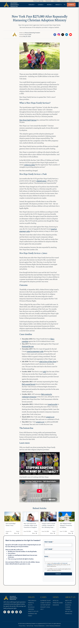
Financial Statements (39, 625)
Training (68, 609)
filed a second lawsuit (28, 384)
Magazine (56, 605)
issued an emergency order (35, 351)
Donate (71, 4)
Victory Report (45, 605)
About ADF (68, 600)
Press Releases (58, 603)
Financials (68, 613)
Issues (31, 4)
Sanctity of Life (33, 611)
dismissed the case (28, 346)
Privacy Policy (22, 625)
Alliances (68, 603)
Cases (40, 4)
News (49, 4)
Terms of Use (30, 625)
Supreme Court (45, 600)
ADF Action (68, 611)
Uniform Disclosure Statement (53, 625)
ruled (44, 371)
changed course (41, 181)
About (58, 4)
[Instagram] (58, 34)
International (63, 1)
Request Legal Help (38, 1)
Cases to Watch (45, 603)
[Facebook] (54, 34)
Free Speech (32, 600)
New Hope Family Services (27, 120)
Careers (55, 1)
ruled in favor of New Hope (47, 361)
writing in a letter (29, 165)
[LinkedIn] (66, 34)
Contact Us (72, 1)
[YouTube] (70, 34)
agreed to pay (50, 417)
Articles (55, 600)
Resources (48, 1)
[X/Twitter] (62, 34)
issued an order (52, 404)
